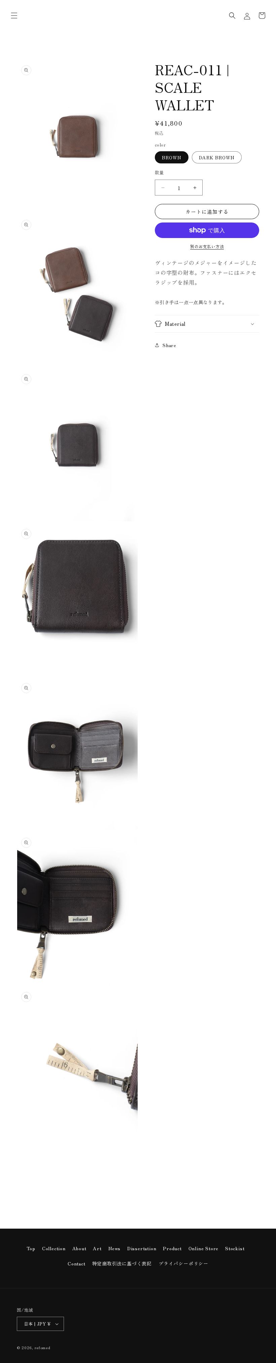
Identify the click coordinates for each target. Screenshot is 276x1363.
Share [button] (169, 345)
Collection (54, 1248)
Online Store (203, 1248)
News (114, 1248)
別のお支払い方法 (207, 246)
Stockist (234, 1248)
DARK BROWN (217, 157)
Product (172, 1248)
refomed (42, 1347)
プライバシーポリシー (183, 1263)
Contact (76, 1263)
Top (31, 1248)
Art (97, 1248)
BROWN (171, 157)
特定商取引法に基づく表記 (122, 1263)
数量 (159, 172)
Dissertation (142, 1248)
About (79, 1248)
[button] (14, 15)
